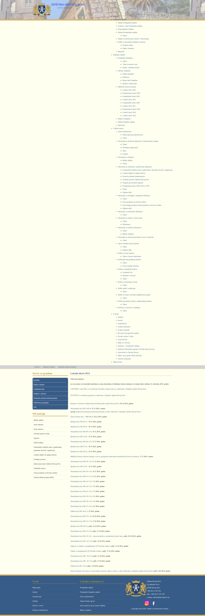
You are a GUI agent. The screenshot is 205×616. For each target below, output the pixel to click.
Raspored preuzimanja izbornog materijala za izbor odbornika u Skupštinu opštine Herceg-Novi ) (108, 412)
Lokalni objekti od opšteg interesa (45, 455)
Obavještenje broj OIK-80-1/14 (80, 432)
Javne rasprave (38, 429)
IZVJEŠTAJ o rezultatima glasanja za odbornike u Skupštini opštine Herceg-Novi (97, 395)
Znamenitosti (37, 597)
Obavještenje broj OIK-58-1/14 (80, 461)
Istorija (35, 592)
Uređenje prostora (40, 459)
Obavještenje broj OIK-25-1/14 (80, 531)
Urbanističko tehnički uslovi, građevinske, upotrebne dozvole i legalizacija (48, 448)
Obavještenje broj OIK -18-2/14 (81, 556)
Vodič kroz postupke (41, 403)
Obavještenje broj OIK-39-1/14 (80, 496)
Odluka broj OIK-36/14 (78, 511)
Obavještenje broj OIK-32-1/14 (80, 521)
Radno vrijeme (38, 385)
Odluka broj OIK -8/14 (78, 566)
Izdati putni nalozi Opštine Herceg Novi (47, 464)
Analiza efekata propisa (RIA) (44, 477)
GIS (34, 407)
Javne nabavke (38, 425)
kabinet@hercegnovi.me (161, 597)
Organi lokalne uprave (87, 601)
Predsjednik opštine (86, 588)
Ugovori (36, 438)
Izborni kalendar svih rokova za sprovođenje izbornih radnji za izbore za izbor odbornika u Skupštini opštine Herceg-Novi (111, 571)
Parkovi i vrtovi (38, 606)
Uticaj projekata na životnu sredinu (45, 473)
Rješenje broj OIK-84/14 (78, 427)
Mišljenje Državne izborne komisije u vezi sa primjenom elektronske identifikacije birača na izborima (104, 456)
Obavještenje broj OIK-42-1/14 (80, 491)
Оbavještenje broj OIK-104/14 (80, 408)
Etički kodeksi (38, 443)
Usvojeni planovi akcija (41, 434)
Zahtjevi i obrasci (39, 394)
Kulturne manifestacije (40, 610)
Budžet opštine (39, 420)
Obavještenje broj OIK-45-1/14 (80, 481)
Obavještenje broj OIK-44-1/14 (80, 486)
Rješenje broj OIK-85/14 (78, 422)
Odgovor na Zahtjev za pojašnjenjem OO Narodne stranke (89, 546)
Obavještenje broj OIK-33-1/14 (80, 516)
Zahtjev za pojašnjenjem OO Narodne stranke (85, 551)
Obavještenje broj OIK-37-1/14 (80, 506)
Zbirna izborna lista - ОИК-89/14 (81, 417)
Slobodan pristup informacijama (45, 398)
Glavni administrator (87, 597)
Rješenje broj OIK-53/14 (78, 466)
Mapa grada (36, 588)
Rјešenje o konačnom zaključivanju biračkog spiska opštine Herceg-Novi (94, 403)
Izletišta (35, 601)
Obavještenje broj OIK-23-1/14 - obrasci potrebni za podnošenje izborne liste (96, 536)
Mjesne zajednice (85, 610)
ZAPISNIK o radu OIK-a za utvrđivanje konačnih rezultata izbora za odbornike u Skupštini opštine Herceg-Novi (108, 389)
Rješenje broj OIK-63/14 (78, 451)
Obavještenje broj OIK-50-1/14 (80, 471)
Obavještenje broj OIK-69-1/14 (80, 442)
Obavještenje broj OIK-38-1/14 (80, 501)
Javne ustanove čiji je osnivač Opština (92, 606)
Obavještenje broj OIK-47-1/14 (80, 476)
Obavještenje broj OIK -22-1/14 (81, 541)
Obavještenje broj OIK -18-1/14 (81, 561)
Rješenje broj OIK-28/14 (78, 526)
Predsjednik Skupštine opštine (90, 592)
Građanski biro (38, 389)
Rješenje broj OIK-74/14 (78, 437)
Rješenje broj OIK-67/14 (78, 446)
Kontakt (36, 380)
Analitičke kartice (40, 468)
